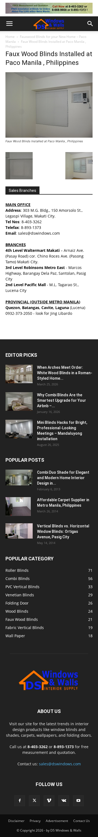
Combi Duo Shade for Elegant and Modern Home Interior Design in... (63, 477)
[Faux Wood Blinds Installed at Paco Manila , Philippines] (49, 136)
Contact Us (81, 820)
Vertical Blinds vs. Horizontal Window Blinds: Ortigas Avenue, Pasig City (63, 531)
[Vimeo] (49, 800)
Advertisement (57, 820)
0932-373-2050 (18, 313)
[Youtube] (78, 800)
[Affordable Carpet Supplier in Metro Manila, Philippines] (18, 506)
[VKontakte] (63, 800)
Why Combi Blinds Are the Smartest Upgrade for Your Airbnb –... (61, 400)
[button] (9, 23)
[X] (34, 800)
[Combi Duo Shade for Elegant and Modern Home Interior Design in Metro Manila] (19, 478)
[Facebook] (19, 800)
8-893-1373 (31, 227)
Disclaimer (16, 820)
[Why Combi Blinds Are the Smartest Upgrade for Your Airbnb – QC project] (19, 401)
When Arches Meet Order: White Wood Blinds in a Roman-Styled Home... (64, 372)
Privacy (35, 820)
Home (10, 36)
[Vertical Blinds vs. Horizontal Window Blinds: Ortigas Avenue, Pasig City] (19, 531)
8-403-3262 (32, 221)
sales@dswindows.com (60, 763)
